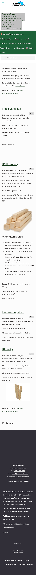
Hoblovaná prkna (13, 312)
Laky (4, 511)
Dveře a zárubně (20, 504)
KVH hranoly (10, 164)
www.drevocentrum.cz (18, 468)
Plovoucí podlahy (25, 495)
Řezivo (16, 498)
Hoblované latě (11, 108)
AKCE (5, 492)
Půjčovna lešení (9, 524)
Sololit (30, 501)
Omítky (5, 508)
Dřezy (12, 504)
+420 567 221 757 (16, 16)
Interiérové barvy (24, 508)
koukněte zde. (20, 86)
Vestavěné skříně (24, 516)
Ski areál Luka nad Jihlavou (13, 560)
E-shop (5, 532)
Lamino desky (21, 491)
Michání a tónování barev (20, 511)
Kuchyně (14, 516)
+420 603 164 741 (18, 18)
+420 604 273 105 (19, 20)
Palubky (5, 498)
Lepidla (17, 501)
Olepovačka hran (8, 527)
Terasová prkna (25, 498)
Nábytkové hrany (13, 495)
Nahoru (17, 543)
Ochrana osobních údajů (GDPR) (18, 481)
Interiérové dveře (8, 501)
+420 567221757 (19, 471)
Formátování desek (22, 524)
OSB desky (12, 491)
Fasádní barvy (13, 508)
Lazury (9, 511)
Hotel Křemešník (10, 564)
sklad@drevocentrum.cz (20, 474)
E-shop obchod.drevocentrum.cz (18, 476)
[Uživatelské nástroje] (31, 113)
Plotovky (7, 349)
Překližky (24, 501)
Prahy (11, 498)
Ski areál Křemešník (26, 564)
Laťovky (6, 504)
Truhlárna (6, 516)
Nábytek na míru (8, 519)
